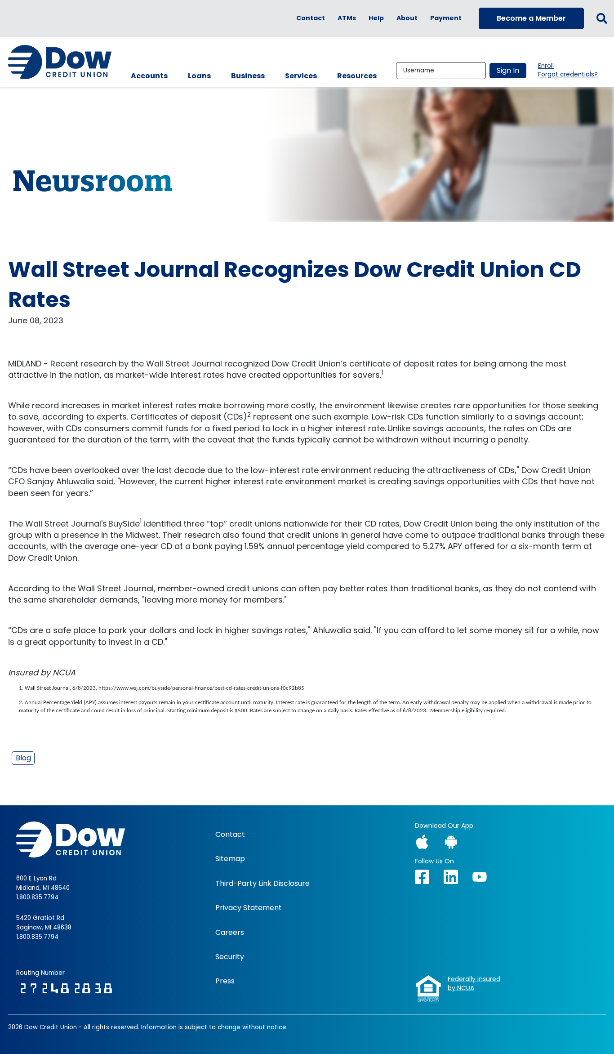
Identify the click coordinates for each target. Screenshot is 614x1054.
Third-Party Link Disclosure (262, 884)
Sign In (508, 70)
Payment (446, 18)
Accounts (149, 76)
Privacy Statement (248, 908)
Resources (357, 76)
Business (248, 76)
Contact (310, 18)
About (407, 18)
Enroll (546, 66)
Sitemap (230, 859)
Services (301, 76)
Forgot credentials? (568, 75)
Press (225, 981)
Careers (229, 933)
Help (376, 18)
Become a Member (531, 18)
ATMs (347, 18)
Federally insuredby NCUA (474, 983)
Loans (199, 76)
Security (229, 957)
